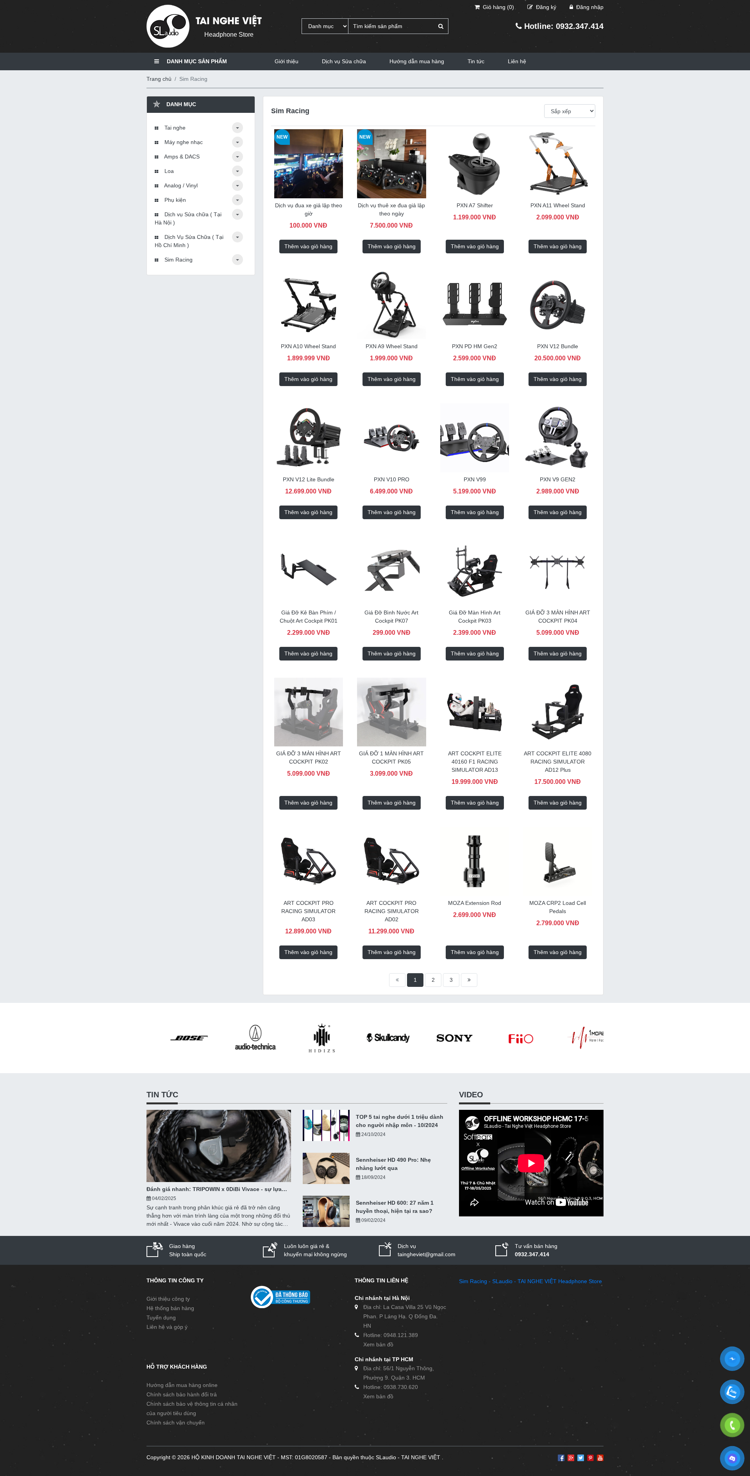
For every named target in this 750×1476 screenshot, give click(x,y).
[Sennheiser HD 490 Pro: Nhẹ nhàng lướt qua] (326, 1168)
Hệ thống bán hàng (170, 1308)
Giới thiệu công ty (168, 1299)
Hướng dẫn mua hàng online (182, 1385)
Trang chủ (158, 79)
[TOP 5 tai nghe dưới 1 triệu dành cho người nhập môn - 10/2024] (326, 1125)
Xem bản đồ (378, 1344)
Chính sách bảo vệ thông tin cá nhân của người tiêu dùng (192, 1408)
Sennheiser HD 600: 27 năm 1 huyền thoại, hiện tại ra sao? (395, 1207)
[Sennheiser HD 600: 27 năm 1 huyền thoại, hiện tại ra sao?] (326, 1211)
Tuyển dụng (161, 1317)
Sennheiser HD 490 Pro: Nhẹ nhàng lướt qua (393, 1164)
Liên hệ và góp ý (167, 1327)
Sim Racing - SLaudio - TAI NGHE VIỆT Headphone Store (530, 1281)
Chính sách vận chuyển (175, 1422)
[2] (469, 980)
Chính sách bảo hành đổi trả (181, 1394)
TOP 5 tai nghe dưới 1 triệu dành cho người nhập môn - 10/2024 (399, 1121)
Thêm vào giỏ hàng (308, 246)
